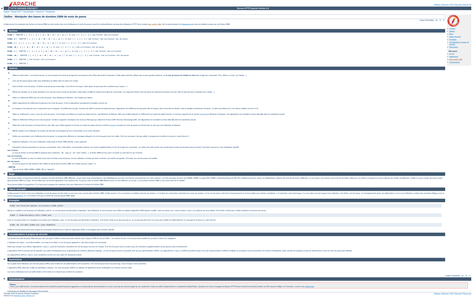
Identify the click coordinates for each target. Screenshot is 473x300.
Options (452, 31)
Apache (6, 11)
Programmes (50, 11)
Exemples (452, 39)
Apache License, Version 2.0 (24, 296)
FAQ (451, 5)
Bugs (451, 34)
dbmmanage (186, 24)
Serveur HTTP (16, 11)
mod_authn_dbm (154, 24)
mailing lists (309, 286)
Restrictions (453, 47)
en (436, 20)
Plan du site (467, 5)
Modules (437, 5)
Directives (445, 5)
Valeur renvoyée (455, 37)
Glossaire (458, 5)
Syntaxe (452, 28)
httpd (451, 54)
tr (444, 20)
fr (440, 20)
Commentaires (454, 62)
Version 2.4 (40, 11)
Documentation (28, 11)
